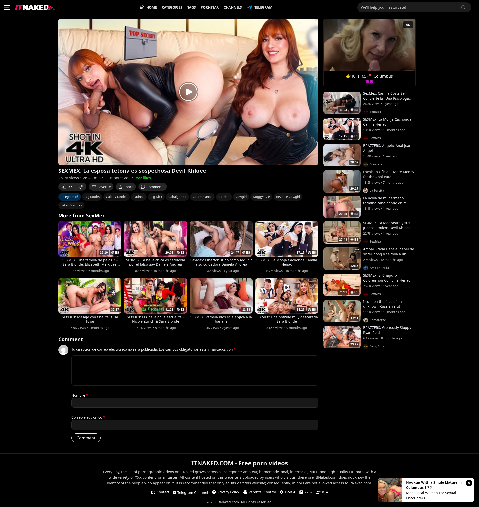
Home (151, 7)
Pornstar (210, 7)
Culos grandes (116, 196)
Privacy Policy (228, 492)
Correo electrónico (88, 417)
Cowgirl (241, 196)
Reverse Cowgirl (288, 196)
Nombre (79, 395)
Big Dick (156, 196)
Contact (163, 492)
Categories (172, 7)
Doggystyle (261, 196)
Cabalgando (177, 196)
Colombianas (202, 196)
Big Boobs (92, 196)
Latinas (138, 196)
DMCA (290, 492)
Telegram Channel (192, 492)
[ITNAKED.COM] (35, 7)
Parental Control (262, 492)
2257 (309, 492)
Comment (70, 339)
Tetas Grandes (71, 205)
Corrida (223, 196)
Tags (191, 7)
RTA (325, 492)
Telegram (263, 7)
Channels (233, 7)
